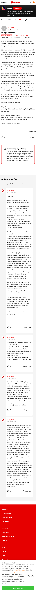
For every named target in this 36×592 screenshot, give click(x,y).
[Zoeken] (24, 2)
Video (10, 20)
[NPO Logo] (34, 2)
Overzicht (4, 20)
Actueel (16, 20)
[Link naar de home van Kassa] (3, 8)
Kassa (9, 8)
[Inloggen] (30, 2)
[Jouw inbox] (27, 2)
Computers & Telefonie (22, 35)
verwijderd (10, 190)
